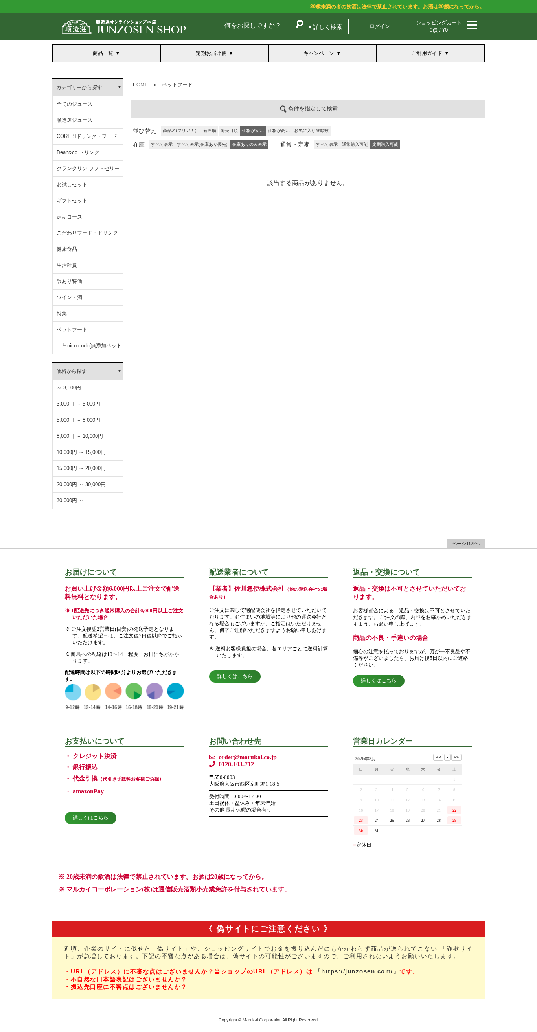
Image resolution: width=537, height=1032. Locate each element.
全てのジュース (74, 104)
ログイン (380, 26)
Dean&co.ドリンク (78, 152)
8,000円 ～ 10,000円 (80, 436)
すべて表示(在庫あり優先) (202, 144)
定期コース (69, 217)
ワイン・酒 (69, 297)
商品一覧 (103, 53)
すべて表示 (162, 144)
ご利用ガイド (427, 53)
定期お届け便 (211, 53)
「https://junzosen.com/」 (357, 971)
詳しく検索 (327, 27)
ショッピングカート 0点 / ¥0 (439, 26)
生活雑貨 (67, 265)
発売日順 (229, 130)
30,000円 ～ (70, 500)
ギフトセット (72, 201)
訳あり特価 (69, 281)
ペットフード (72, 329)
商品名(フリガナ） (181, 130)
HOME (140, 85)
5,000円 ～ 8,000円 (78, 420)
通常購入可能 (355, 144)
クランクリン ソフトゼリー (88, 168)
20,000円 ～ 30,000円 (81, 484)
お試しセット (72, 184)
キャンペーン (318, 53)
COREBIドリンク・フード (87, 136)
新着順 (209, 130)
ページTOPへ (466, 543)
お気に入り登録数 (311, 130)
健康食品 (67, 249)
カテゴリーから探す (79, 87)
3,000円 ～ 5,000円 (78, 404)
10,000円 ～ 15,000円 (81, 452)
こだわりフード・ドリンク (87, 233)
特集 (62, 313)
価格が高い (279, 130)
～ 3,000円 (69, 388)
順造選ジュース (74, 120)
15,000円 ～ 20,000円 (81, 468)
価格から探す (71, 371)
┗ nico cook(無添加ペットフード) (91, 348)
